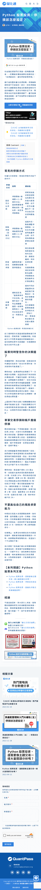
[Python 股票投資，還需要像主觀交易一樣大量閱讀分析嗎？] (20, 755)
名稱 (6, 798)
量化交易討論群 (28, 622)
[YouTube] (29, 872)
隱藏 (22, 145)
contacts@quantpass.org (23, 867)
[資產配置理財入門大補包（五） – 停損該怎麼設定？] (20, 721)
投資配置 (15, 25)
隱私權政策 (16, 887)
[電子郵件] (18, 872)
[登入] (34, 3)
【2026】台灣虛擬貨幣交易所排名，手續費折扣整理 (21, 129)
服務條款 (26, 887)
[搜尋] (26, 3)
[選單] (38, 4)
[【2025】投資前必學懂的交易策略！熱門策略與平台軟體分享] (20, 687)
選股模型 (21, 25)
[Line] (12, 872)
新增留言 (8, 811)
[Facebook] (23, 872)
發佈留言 (8, 844)
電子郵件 (8, 804)
